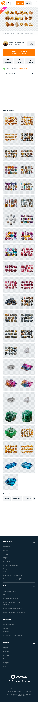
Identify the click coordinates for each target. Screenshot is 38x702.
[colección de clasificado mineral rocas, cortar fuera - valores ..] (11, 120)
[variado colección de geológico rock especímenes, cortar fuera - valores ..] (10, 497)
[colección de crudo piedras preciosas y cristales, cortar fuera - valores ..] (11, 218)
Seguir (31, 45)
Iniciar (28, 3)
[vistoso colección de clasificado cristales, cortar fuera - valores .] (10, 333)
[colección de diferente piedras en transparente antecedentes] (11, 317)
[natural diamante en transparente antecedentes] (11, 678)
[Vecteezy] (3, 3)
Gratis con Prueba (19, 52)
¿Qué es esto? (23, 68)
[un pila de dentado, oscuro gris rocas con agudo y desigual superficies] (11, 481)
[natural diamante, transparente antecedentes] (10, 596)
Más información (10, 72)
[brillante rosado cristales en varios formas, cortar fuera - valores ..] (10, 399)
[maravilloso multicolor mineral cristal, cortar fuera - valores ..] (10, 629)
